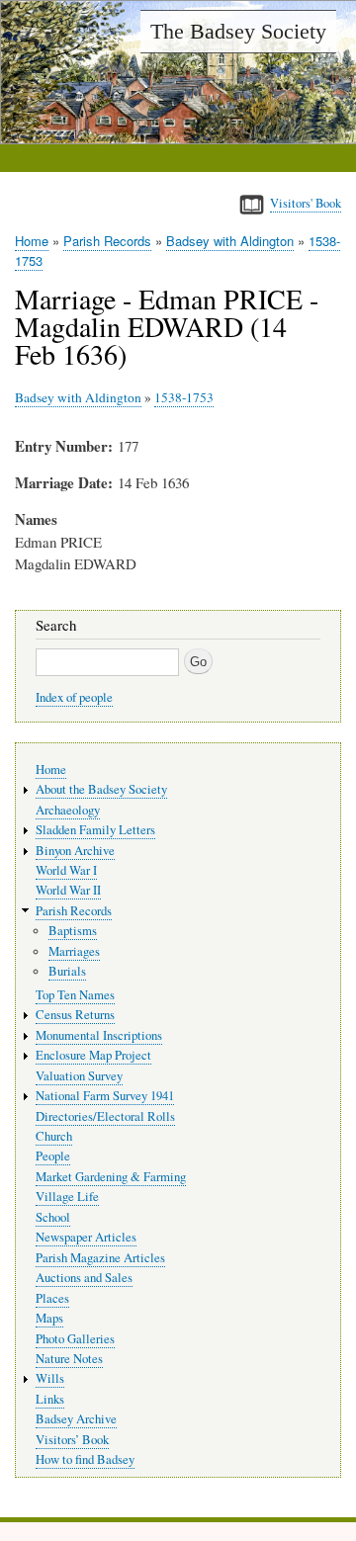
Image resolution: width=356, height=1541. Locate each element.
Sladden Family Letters (95, 829)
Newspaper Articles (86, 1237)
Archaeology (68, 810)
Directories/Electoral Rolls (105, 1116)
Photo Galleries (75, 1338)
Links (50, 1399)
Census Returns (75, 1014)
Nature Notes (69, 1358)
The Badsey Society (238, 31)
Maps (49, 1318)
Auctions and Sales (84, 1277)
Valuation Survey (79, 1076)
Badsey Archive (76, 1419)
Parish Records (107, 240)
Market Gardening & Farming (111, 1176)
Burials (67, 971)
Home (31, 240)
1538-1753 (184, 397)
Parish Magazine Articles (100, 1257)
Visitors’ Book (72, 1439)
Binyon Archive (75, 850)
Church (54, 1136)
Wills (50, 1378)
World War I (66, 870)
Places (52, 1298)
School (53, 1217)
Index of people (74, 697)
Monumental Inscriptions (99, 1035)
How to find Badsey (85, 1459)
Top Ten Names (75, 994)
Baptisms (72, 930)
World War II (68, 890)
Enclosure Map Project (93, 1055)
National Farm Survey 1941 (105, 1095)
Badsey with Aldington (230, 240)
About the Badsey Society (101, 789)
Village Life (67, 1196)
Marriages (74, 951)
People (53, 1156)
